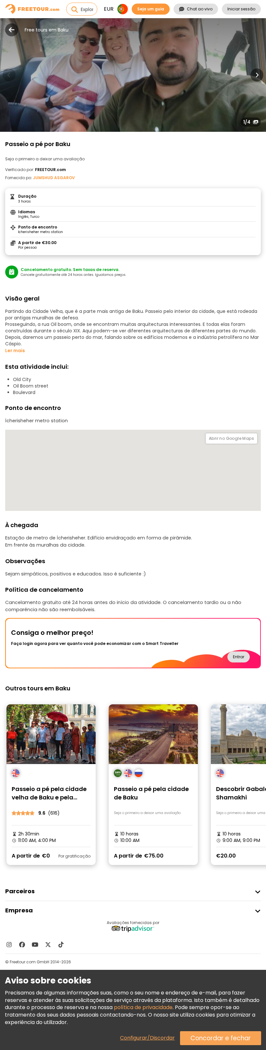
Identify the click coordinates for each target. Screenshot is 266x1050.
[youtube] (35, 944)
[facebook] (22, 944)
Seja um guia (150, 9)
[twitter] (48, 944)
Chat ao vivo (199, 9)
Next (257, 75)
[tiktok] (61, 944)
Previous (9, 75)
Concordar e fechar (220, 1038)
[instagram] (9, 944)
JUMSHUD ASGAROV (54, 177)
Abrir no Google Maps (231, 438)
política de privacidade (143, 1007)
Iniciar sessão (241, 9)
